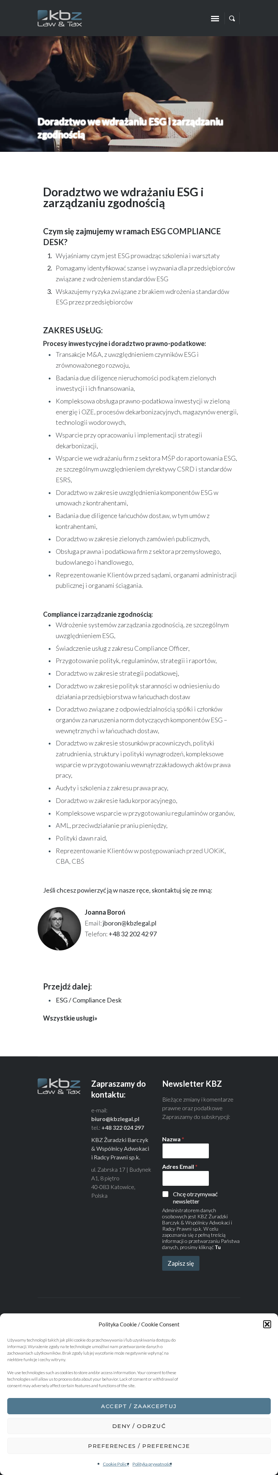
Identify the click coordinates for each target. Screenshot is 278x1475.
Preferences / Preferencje (139, 1445)
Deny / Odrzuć (139, 1426)
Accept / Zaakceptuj (139, 1406)
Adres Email (180, 1166)
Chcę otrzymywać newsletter (195, 1197)
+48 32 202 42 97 (133, 934)
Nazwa (173, 1139)
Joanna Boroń (105, 912)
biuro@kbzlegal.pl (115, 1118)
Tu (218, 1247)
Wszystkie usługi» (70, 1018)
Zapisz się (181, 1263)
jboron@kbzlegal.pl (129, 923)
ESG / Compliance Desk (89, 1000)
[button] (267, 1324)
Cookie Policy (116, 1464)
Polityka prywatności (152, 1464)
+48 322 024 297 (122, 1127)
